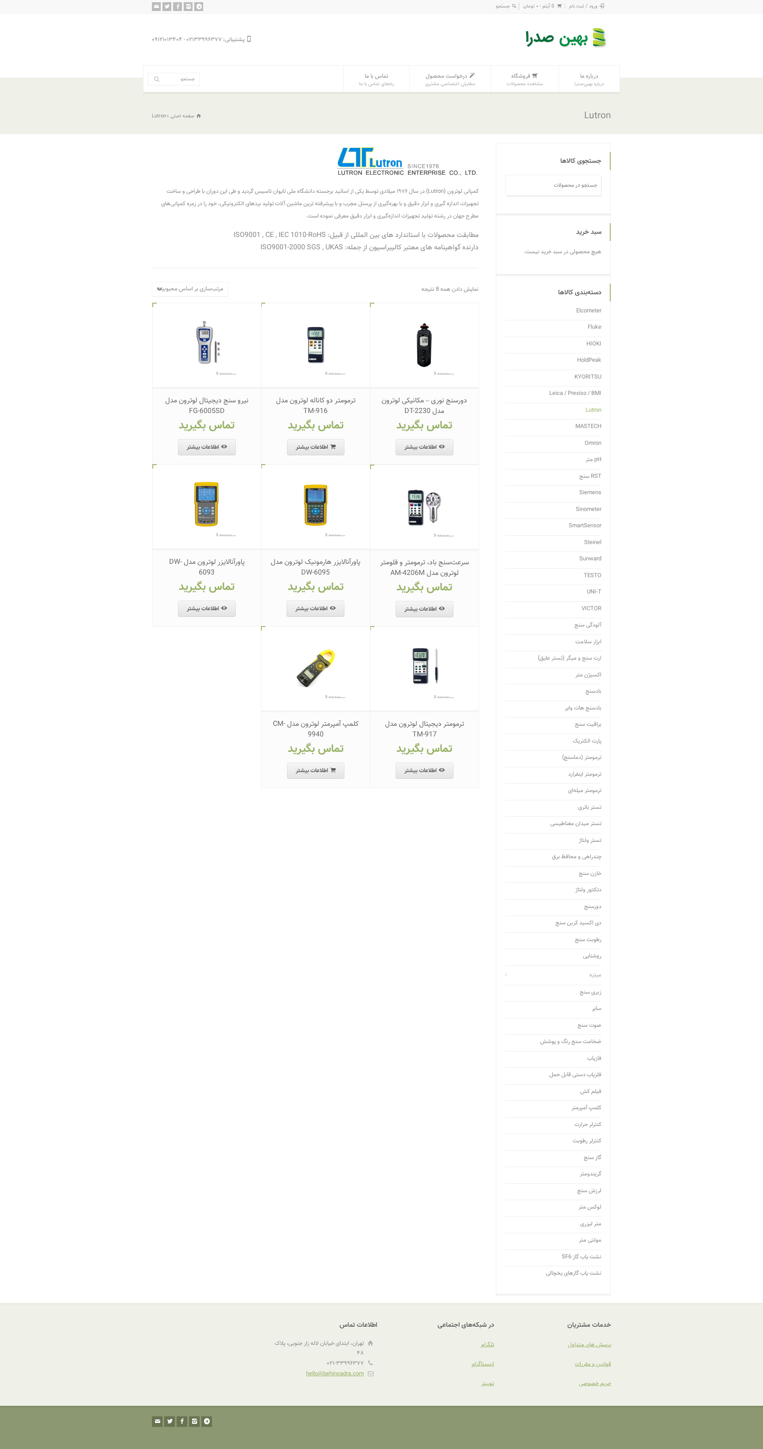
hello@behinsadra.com (335, 1374)
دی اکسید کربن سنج (578, 923)
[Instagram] (188, 6)
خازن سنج (590, 874)
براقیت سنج (588, 725)
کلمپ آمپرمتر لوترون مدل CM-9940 (316, 729)
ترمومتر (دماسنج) (581, 758)
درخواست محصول (450, 80)
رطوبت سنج (588, 940)
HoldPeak (589, 361)
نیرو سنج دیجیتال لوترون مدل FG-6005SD (207, 406)
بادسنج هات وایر (583, 708)
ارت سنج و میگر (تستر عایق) (569, 658)
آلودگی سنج (587, 625)
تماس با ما (376, 80)
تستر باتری (589, 807)
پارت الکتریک (587, 741)
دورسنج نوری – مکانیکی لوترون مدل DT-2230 (424, 406)
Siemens (590, 493)
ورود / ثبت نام (583, 6)
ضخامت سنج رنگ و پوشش (570, 1042)
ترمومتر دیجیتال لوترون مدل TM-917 (424, 729)
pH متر (593, 460)
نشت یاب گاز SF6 (581, 1257)
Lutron (593, 410)
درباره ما (589, 80)
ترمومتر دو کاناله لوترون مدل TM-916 (315, 406)
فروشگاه (524, 80)
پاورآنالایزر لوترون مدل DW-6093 (207, 567)
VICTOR (591, 609)
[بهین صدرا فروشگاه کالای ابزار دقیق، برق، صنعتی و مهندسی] (567, 49)
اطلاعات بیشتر (420, 447)
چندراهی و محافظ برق (576, 857)
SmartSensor (585, 526)
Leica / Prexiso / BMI (575, 394)
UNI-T (594, 592)
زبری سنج (590, 992)
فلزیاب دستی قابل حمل (575, 1075)
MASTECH (588, 427)
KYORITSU (587, 377)
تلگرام (487, 1344)
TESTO (592, 576)
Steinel (592, 543)
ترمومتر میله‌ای (584, 791)
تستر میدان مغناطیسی (575, 824)
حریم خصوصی (595, 1383)
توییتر (487, 1383)
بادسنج (593, 691)
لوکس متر (589, 1207)
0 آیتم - (538, 6)
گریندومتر (590, 1174)
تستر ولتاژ (590, 841)
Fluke (594, 327)
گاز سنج (592, 1158)
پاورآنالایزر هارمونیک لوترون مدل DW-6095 (315, 567)
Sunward (590, 559)
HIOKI (593, 344)
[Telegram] (198, 6)
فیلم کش (590, 1092)
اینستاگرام (483, 1364)
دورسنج (592, 907)
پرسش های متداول (589, 1344)
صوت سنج (589, 1025)
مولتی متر (590, 1240)
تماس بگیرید (424, 425)
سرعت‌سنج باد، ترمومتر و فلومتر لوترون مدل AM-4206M (424, 568)
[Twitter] (166, 6)
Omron (593, 443)
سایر (596, 1009)
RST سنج (590, 477)
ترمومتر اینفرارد (584, 774)
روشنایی (592, 956)
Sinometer (588, 510)
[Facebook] (177, 6)
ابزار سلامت (588, 642)
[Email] (156, 6)
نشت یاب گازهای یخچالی (573, 1273)
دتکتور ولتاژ (588, 890)
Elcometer (588, 311)
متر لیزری (590, 1224)
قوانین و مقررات (593, 1364)
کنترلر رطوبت (587, 1141)
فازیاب (594, 1059)
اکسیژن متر (588, 675)
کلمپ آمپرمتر (586, 1108)
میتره (595, 975)
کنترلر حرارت (587, 1125)
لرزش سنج (589, 1191)
